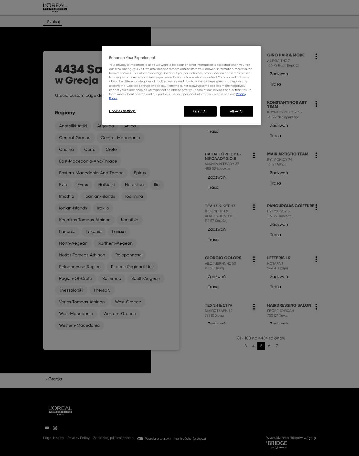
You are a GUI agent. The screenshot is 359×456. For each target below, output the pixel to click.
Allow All (236, 111)
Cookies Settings (122, 111)
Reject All (200, 111)
